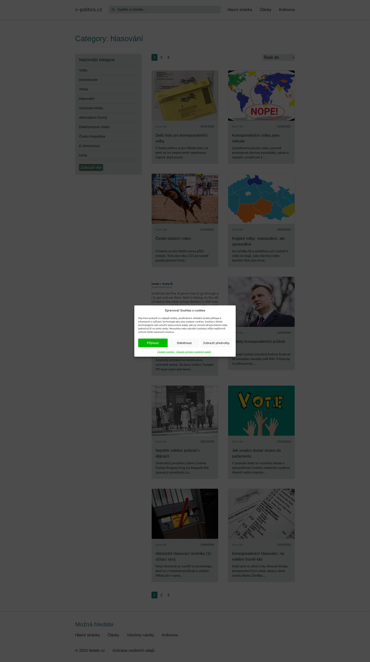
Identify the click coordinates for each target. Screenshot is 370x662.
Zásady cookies (165, 351)
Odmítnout (184, 343)
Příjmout (153, 343)
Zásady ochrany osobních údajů (193, 351)
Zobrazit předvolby (216, 343)
